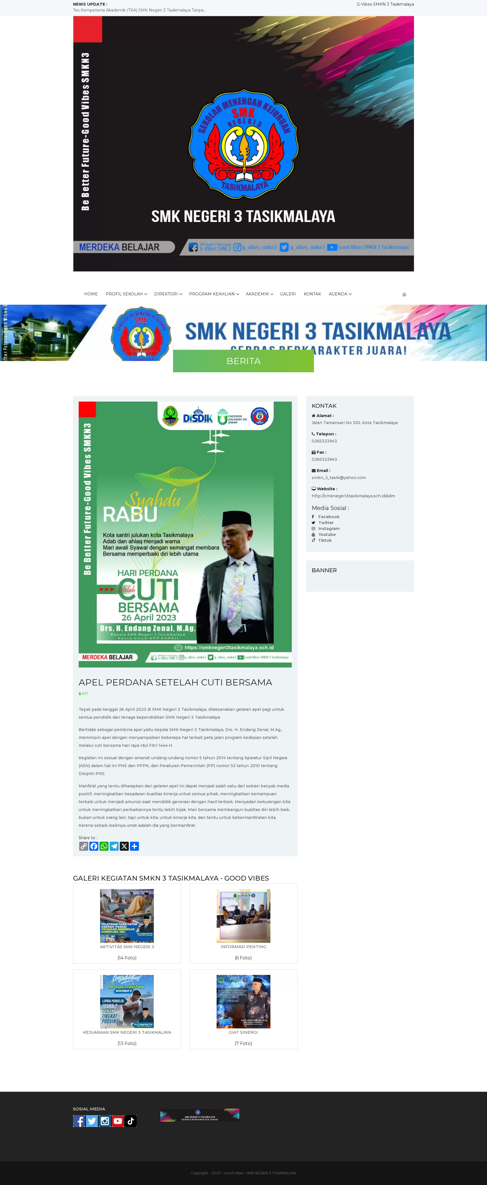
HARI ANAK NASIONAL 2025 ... (103, 10)
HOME (91, 294)
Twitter (326, 522)
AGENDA (338, 294)
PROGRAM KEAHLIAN (212, 294)
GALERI (288, 294)
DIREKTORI (166, 294)
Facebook (329, 516)
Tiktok (325, 540)
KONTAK (312, 294)
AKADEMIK (257, 294)
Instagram (329, 528)
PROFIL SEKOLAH (124, 294)
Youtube (327, 534)
